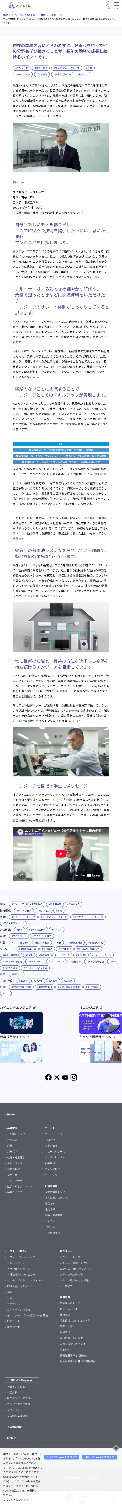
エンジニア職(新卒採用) (73, 1263)
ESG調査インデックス (19, 1286)
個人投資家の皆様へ (56, 1197)
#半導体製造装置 (11, 955)
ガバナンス (13, 1304)
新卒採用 (50, 1163)
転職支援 (65, 1332)
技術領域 (65, 1314)
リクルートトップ (70, 1257)
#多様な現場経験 (62, 74)
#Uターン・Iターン (101, 955)
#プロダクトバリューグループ (88, 917)
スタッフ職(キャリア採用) (75, 1280)
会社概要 (12, 1140)
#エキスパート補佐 (41, 936)
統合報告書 (13, 1327)
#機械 (59, 910)
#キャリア (57, 929)
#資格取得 (42, 74)
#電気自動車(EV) (27, 948)
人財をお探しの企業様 (72, 1344)
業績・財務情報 (54, 1215)
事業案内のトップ (70, 1303)
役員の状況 (13, 1169)
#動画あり (83, 74)
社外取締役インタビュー (21, 1274)
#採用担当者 (73, 904)
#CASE (29, 955)
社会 (9, 1298)
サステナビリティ (55, 1157)
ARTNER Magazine (25, 14)
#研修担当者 (55, 904)
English (11, 1437)
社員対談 (12, 1392)
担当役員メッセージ (18, 1268)
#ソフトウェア (24, 910)
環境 (9, 1292)
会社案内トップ (16, 1134)
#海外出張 (81, 955)
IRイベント (51, 1221)
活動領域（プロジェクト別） (76, 1320)
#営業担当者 (36, 904)
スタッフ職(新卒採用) (72, 1274)
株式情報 (50, 1209)
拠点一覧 (12, 1175)
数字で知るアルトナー (20, 1186)
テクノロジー (14, 1410)
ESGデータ (13, 1321)
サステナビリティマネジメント (25, 1280)
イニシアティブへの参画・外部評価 (27, 1315)
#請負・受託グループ (13, 923)
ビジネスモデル (69, 1309)
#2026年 (68, 980)
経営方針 (50, 1203)
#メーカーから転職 (12, 961)
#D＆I (113, 961)
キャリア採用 (52, 1169)
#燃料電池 (47, 948)
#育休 (58, 942)
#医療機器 (44, 955)
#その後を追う (10, 967)
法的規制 (65, 1350)
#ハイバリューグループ (23, 917)
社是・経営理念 (16, 1157)
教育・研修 (66, 1326)
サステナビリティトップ (21, 1257)
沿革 (9, 1145)
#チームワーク (22, 74)
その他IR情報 (52, 1233)
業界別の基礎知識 (17, 1416)
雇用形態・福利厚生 (71, 1338)
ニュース (50, 1128)
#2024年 (38, 980)
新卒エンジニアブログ (20, 1398)
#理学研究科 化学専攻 (69, 987)
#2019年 (23, 980)
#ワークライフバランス (35, 967)
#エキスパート (19, 936)
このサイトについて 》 (16, 1499)
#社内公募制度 (42, 942)
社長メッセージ (16, 1263)
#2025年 (53, 980)
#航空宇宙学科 (44, 987)
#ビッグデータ (62, 955)
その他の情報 (14, 1427)
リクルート (66, 1251)
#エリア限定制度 (20, 942)
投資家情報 (51, 1145)
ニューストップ (53, 1134)
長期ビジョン (14, 1163)
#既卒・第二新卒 (37, 929)
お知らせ (50, 1140)
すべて (6, 993)
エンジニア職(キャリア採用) (76, 1268)
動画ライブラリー (17, 1192)
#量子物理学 (92, 987)
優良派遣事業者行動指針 (74, 1355)
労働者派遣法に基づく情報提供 (77, 1361)
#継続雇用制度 (95, 942)
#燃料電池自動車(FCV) (88, 948)
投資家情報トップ (55, 1192)
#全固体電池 (64, 948)
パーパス (12, 1151)
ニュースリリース (55, 1151)
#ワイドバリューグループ (66, 68)
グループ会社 (14, 1180)
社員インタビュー (49, 14)
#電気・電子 (41, 68)
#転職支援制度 (74, 942)
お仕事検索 (66, 1286)
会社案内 (12, 1128)
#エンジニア (21, 68)
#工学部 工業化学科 (21, 987)
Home (6, 14)
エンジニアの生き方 (18, 1404)
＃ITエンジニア (56, 961)
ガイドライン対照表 (18, 1309)
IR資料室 (50, 1227)
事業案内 (65, 1297)
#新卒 (89, 68)
